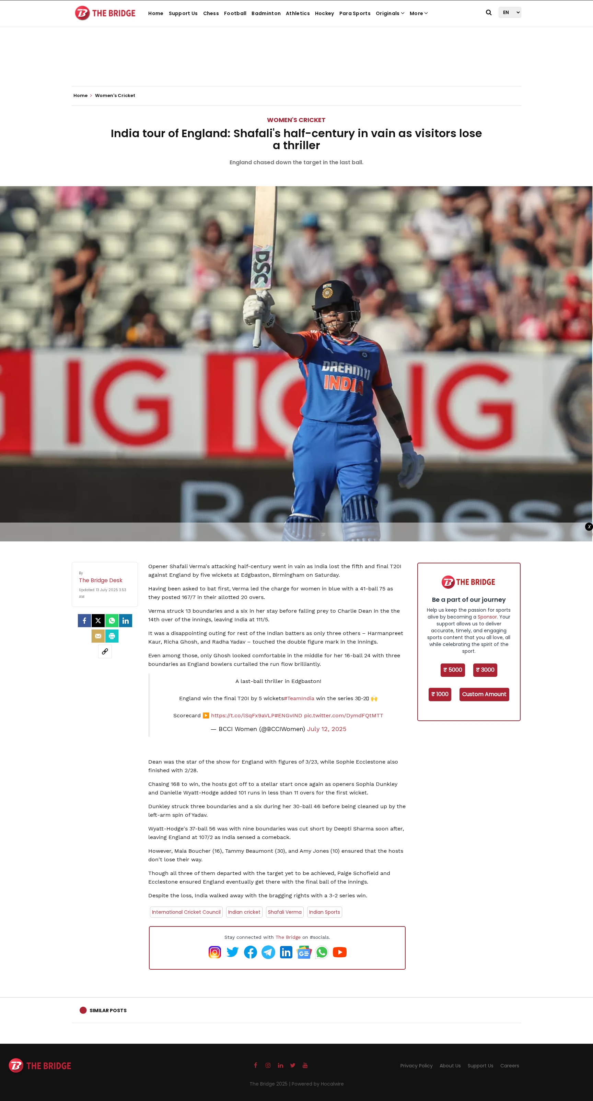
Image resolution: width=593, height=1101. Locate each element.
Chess (211, 13)
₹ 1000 (440, 694)
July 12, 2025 (326, 729)
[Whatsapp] (112, 620)
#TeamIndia (299, 698)
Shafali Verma (285, 912)
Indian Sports (324, 912)
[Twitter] (98, 620)
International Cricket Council (186, 912)
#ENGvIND (288, 715)
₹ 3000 (485, 670)
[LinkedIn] (125, 620)
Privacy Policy (416, 1065)
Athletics (298, 13)
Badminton (266, 13)
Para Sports (355, 13)
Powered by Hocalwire (318, 1083)
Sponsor (487, 616)
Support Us (183, 13)
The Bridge (288, 937)
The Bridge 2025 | (270, 1083)
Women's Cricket (296, 120)
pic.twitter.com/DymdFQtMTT (343, 715)
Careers (509, 1065)
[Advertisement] (296, 65)
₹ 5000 (452, 670)
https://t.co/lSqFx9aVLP (243, 715)
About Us (450, 1065)
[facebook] (84, 620)
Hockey (324, 13)
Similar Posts (108, 1010)
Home (155, 13)
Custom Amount (484, 694)
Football (235, 13)
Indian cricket (244, 912)
